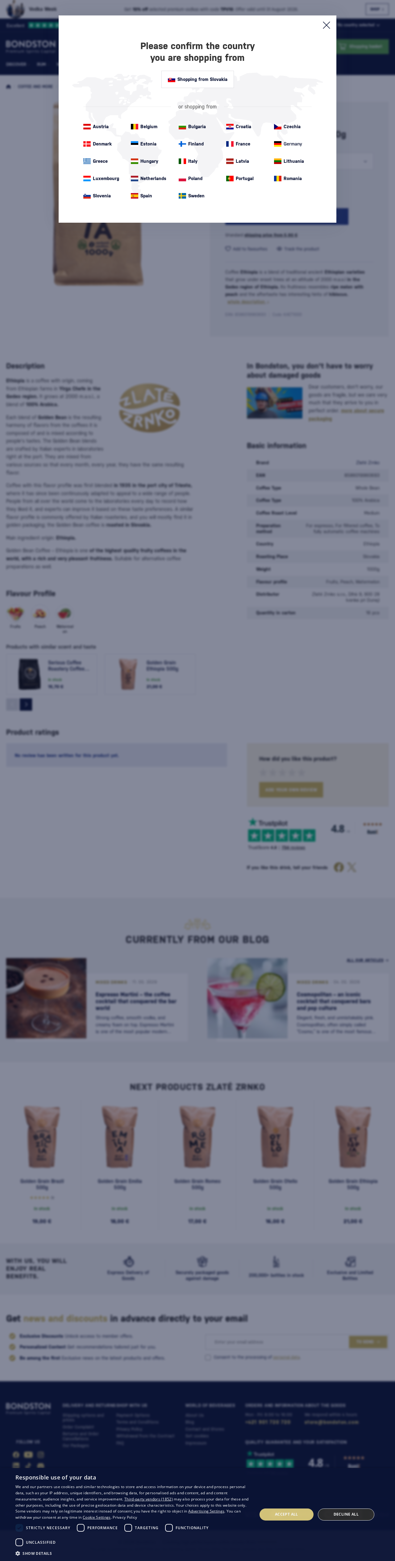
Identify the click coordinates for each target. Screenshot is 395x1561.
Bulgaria (197, 126)
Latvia (242, 161)
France (243, 143)
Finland (196, 143)
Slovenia (102, 195)
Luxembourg (106, 178)
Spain (146, 195)
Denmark (102, 143)
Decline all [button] (346, 1514)
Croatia (243, 126)
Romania (293, 178)
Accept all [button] (286, 1514)
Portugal (245, 178)
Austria (101, 126)
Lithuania (294, 161)
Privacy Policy (125, 1517)
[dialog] (197, 1514)
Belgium (148, 126)
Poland (195, 178)
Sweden (196, 195)
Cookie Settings (97, 1517)
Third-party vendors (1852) (148, 1499)
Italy (193, 161)
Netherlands (153, 178)
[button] (132, 1553)
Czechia (292, 126)
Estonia (148, 143)
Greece (100, 161)
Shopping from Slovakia (202, 79)
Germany (293, 143)
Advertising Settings (206, 1511)
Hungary (149, 161)
